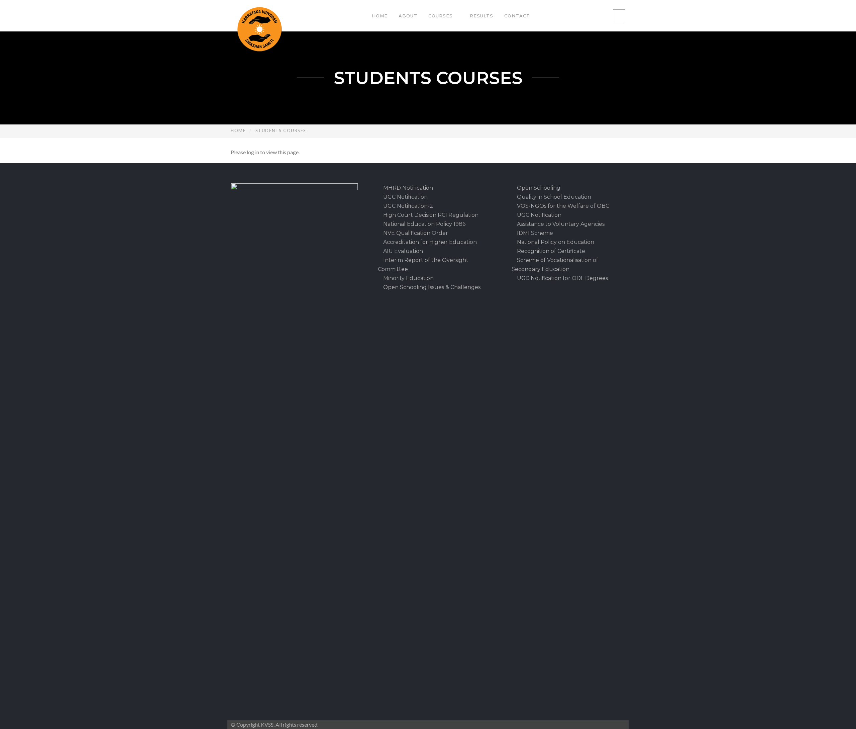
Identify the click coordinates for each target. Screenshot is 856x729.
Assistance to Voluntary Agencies (560, 224)
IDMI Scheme (534, 233)
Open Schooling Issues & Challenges (431, 287)
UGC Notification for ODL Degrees (562, 278)
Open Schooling (538, 188)
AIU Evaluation (402, 251)
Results (481, 15)
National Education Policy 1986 (423, 224)
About (408, 15)
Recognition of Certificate (550, 251)
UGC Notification (405, 197)
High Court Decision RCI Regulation (430, 215)
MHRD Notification (407, 188)
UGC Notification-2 (407, 206)
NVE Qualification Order (415, 233)
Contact (517, 15)
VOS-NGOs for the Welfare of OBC (562, 206)
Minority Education (408, 278)
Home (380, 15)
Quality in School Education (553, 197)
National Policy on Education (555, 242)
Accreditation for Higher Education (429, 242)
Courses (440, 15)
